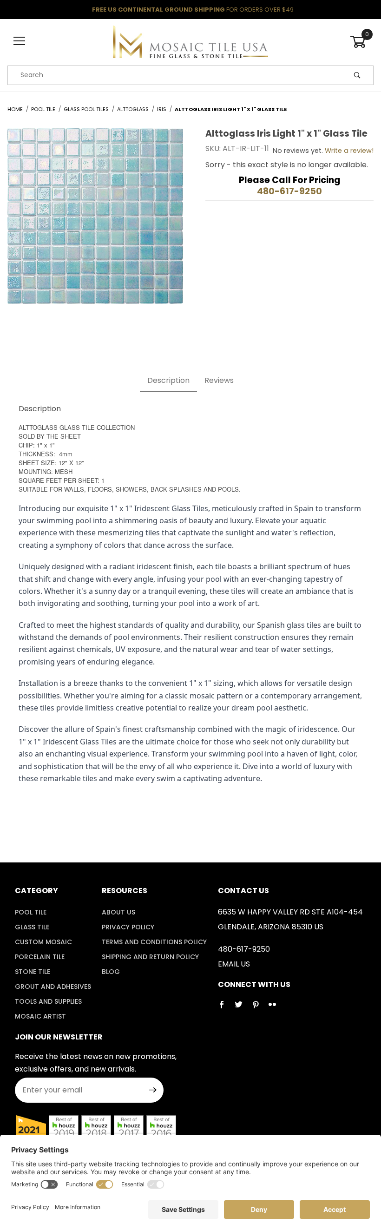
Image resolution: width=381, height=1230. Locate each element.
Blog (111, 971)
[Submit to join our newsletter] (153, 1090)
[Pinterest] (259, 1008)
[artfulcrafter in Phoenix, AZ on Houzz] (31, 1129)
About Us (118, 912)
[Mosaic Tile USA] (190, 41)
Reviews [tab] (219, 380)
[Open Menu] (19, 42)
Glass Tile (32, 927)
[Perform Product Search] (357, 75)
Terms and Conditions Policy (154, 942)
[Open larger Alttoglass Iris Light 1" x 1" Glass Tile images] (95, 222)
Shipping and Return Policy (150, 956)
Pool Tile (30, 912)
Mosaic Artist (40, 1016)
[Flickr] (276, 1008)
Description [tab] (168, 380)
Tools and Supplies (48, 1001)
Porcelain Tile (40, 956)
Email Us (234, 964)
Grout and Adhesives (53, 986)
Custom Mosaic (43, 942)
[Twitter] (242, 1008)
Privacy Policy (128, 927)
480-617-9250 (289, 191)
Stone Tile (32, 971)
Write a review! (349, 150)
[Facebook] (225, 1008)
